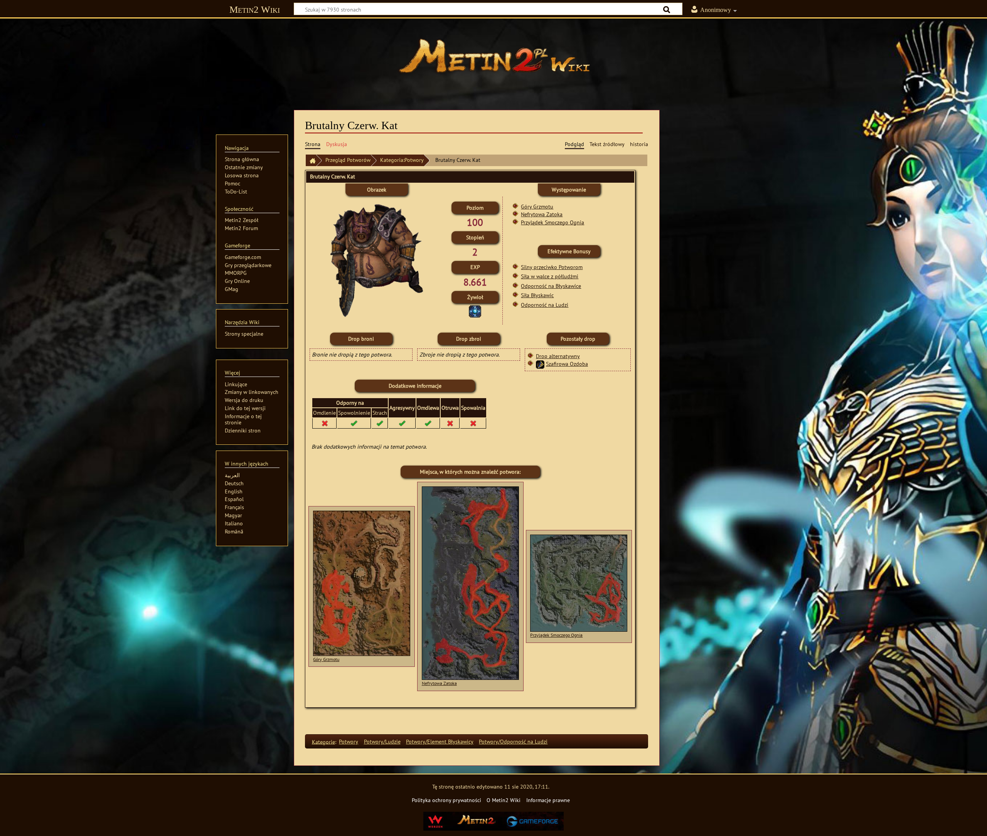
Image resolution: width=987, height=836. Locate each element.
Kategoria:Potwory (402, 159)
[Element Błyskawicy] (475, 310)
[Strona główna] (493, 60)
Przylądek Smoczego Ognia (552, 222)
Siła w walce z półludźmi (549, 276)
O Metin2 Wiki (503, 800)
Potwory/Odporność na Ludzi (513, 741)
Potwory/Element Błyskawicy (439, 741)
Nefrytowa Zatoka (542, 214)
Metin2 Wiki (254, 9)
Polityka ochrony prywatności (446, 800)
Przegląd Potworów (348, 159)
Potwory (348, 741)
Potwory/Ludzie (382, 741)
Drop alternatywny (558, 356)
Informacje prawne (548, 800)
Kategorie (323, 741)
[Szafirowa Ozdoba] (540, 363)
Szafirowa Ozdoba (567, 363)
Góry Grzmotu (537, 206)
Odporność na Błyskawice (551, 285)
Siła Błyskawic (537, 295)
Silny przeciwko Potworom (552, 267)
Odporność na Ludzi (544, 304)
